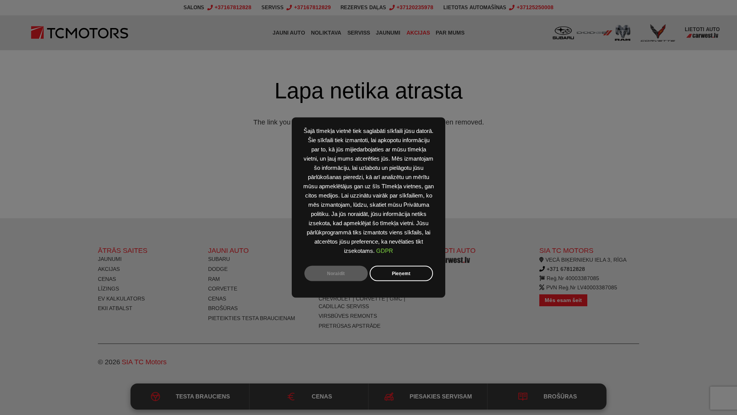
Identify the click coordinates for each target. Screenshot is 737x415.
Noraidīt (336, 273)
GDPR (384, 251)
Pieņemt (401, 273)
